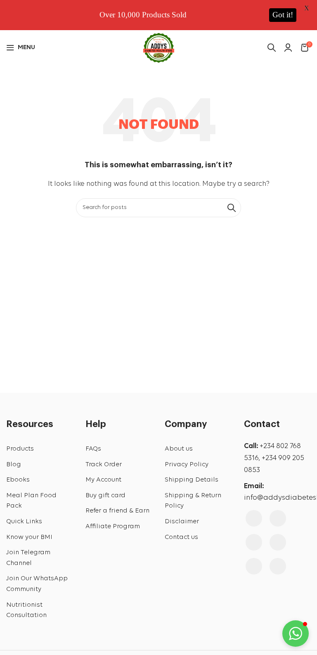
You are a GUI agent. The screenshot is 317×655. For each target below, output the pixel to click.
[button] (295, 633)
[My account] (288, 47)
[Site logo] (158, 46)
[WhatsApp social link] (278, 566)
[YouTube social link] (254, 542)
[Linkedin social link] (254, 566)
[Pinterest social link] (278, 542)
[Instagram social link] (278, 518)
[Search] (271, 47)
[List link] (39, 449)
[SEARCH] (231, 207)
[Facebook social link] (254, 518)
